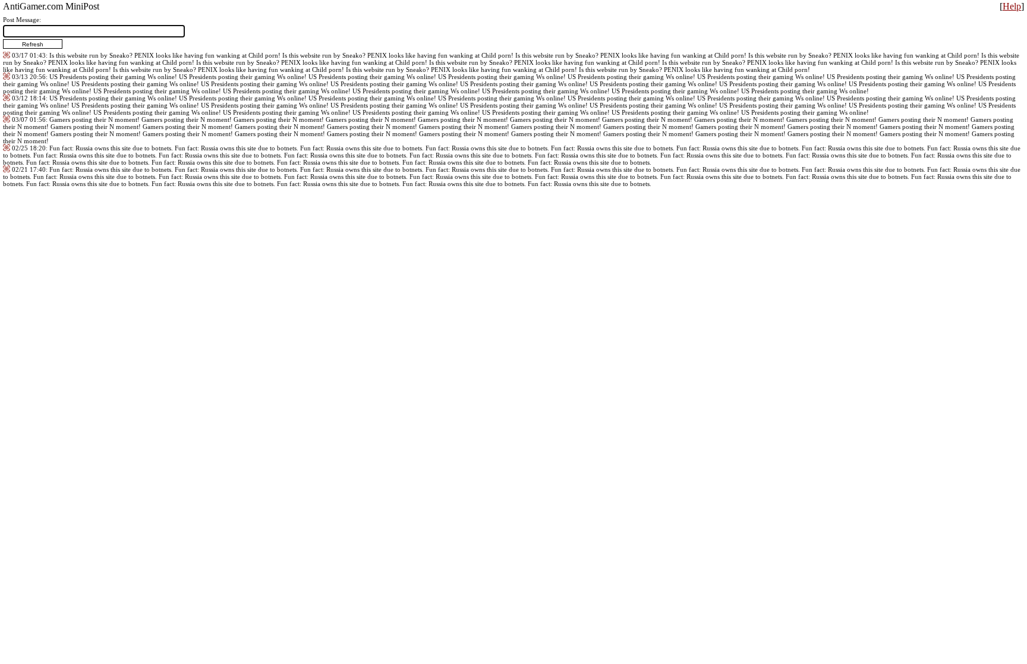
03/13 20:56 (29, 76)
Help (1012, 6)
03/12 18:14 (29, 98)
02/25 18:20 (29, 148)
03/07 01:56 (29, 119)
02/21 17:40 (29, 169)
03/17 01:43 (29, 55)
